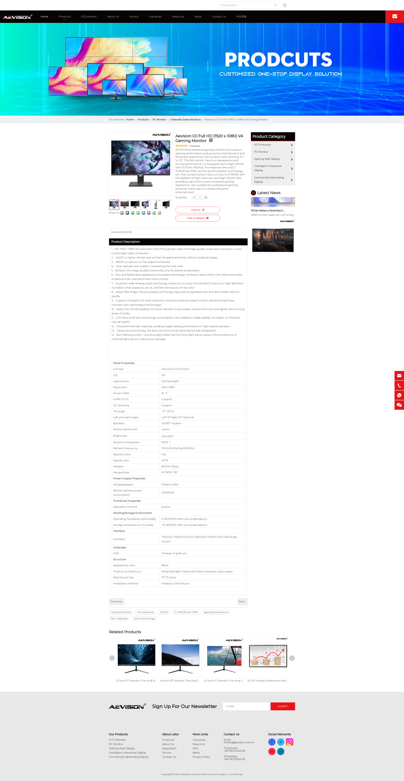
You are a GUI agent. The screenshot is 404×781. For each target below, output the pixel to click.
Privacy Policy (201, 756)
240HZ (164, 612)
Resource (178, 16)
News (198, 16)
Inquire (195, 209)
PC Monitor (116, 744)
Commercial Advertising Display (129, 756)
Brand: (115, 232)
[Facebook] (377, 16)
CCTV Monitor (117, 739)
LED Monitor (89, 16)
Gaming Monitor (121, 612)
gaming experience (216, 612)
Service (134, 16)
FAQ (195, 748)
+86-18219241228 (234, 759)
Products (65, 16)
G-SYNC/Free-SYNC (186, 612)
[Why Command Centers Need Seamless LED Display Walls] (273, 252)
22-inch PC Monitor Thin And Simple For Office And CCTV (180, 680)
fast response (119, 618)
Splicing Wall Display (122, 748)
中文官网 (241, 16)
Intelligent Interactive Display (127, 752)
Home (44, 16)
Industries (155, 16)
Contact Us (219, 16)
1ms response (145, 612)
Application (169, 748)
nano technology (144, 618)
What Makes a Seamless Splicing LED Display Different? (269, 200)
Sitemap (238, 774)
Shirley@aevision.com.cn (239, 742)
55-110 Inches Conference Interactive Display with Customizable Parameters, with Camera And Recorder (224, 680)
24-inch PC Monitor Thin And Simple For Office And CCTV (136, 680)
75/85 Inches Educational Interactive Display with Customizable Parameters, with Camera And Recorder (268, 680)
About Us (113, 16)
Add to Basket (196, 218)
